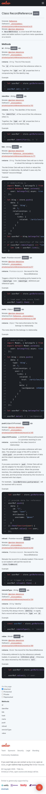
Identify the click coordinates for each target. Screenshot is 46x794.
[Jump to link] (21, 147)
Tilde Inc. (20, 769)
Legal (28, 751)
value (4, 733)
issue (3, 765)
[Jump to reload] (32, 538)
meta (4, 719)
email (33, 762)
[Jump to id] (19, 48)
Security (20, 751)
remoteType (6, 730)
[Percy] (33, 786)
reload (4, 726)
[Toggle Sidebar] (39, 787)
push (3, 723)
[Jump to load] (31, 257)
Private (6, 694)
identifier (5, 708)
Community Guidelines (10, 755)
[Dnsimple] (4, 790)
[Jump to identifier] (25, 96)
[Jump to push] (31, 423)
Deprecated (8, 697)
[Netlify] (5, 786)
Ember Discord (38, 765)
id (2, 705)
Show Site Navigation (43, 3)
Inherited (6, 689)
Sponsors (11, 751)
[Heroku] (14, 786)
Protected (7, 692)
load (3, 716)
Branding (35, 751)
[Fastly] (24, 786)
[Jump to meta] (23, 309)
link (3, 712)
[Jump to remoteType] (28, 590)
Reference (13, 21)
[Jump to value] (22, 636)
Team (3, 751)
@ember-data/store (16, 29)
